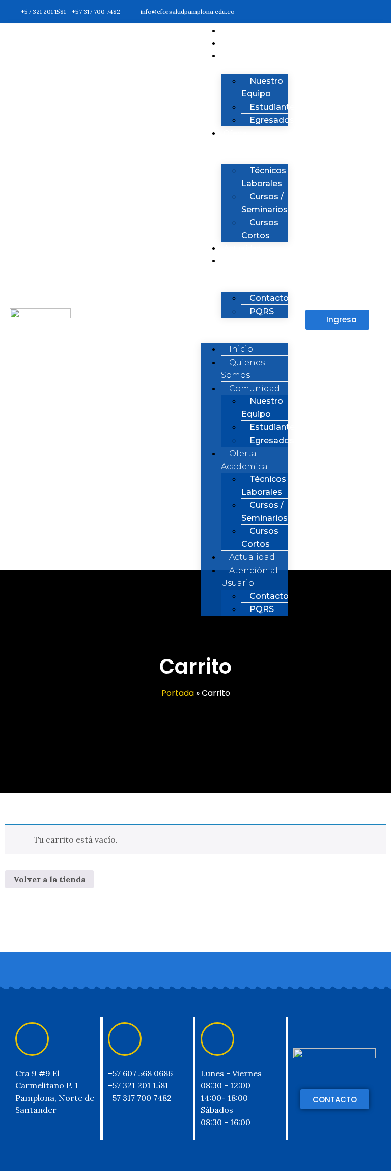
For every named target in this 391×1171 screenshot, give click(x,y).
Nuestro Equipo (262, 87)
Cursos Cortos (259, 537)
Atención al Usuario (242, 267)
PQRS (261, 311)
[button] (337, 320)
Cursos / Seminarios (264, 203)
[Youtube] (376, 11)
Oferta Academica (240, 139)
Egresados (271, 120)
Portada (177, 693)
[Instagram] (356, 11)
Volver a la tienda (49, 879)
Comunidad (243, 55)
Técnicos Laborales (263, 177)
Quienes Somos (243, 369)
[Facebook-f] (316, 11)
